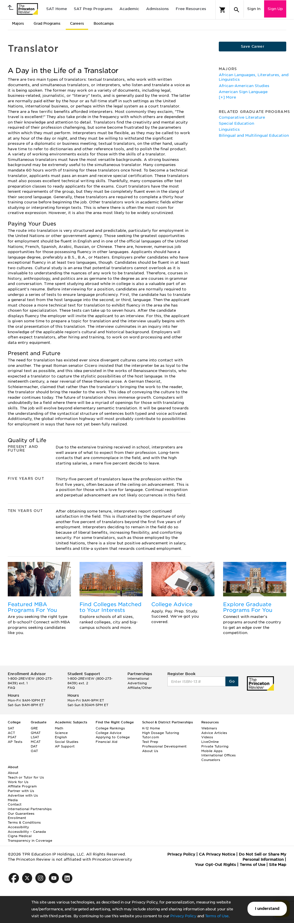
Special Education (236, 123)
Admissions (157, 9)
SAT (11, 728)
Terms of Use (217, 916)
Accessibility (18, 827)
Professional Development (164, 746)
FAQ (11, 688)
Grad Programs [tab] (47, 23)
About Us (150, 751)
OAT (34, 751)
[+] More (227, 97)
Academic (129, 9)
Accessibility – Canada (27, 832)
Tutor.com (150, 737)
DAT (34, 746)
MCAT (35, 742)
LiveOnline (210, 742)
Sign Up (275, 9)
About (13, 773)
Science (61, 733)
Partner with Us (21, 791)
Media (13, 800)
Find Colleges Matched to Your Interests (111, 607)
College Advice (171, 604)
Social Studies (66, 742)
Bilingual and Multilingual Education (254, 135)
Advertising (137, 683)
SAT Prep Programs (93, 9)
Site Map (277, 864)
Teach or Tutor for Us (26, 777)
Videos (207, 737)
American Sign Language (243, 92)
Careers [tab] (77, 23)
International (138, 679)
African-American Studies (244, 86)
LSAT (35, 737)
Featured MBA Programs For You (32, 607)
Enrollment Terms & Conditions (24, 820)
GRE (34, 728)
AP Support (65, 746)
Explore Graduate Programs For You (247, 607)
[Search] (236, 9)
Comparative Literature (242, 117)
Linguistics (229, 129)
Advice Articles (214, 733)
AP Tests (15, 742)
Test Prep (150, 742)
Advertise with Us (23, 795)
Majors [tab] (18, 23)
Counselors (210, 760)
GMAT (35, 733)
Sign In (253, 9)
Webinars (209, 728)
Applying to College (113, 737)
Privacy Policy (183, 916)
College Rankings (110, 728)
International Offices (218, 755)
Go (232, 681)
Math (59, 728)
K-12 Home (151, 728)
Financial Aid (106, 742)
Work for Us (18, 782)
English (61, 737)
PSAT (12, 737)
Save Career (252, 46)
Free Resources (191, 9)
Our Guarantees (21, 814)
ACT (11, 733)
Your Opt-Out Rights (215, 864)
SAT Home (56, 9)
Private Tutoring (215, 746)
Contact (15, 804)
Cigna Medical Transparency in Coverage (30, 838)
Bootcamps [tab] (104, 23)
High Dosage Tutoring (160, 733)
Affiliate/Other (139, 688)
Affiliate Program (22, 786)
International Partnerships (30, 809)
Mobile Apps (212, 751)
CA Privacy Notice (217, 854)
